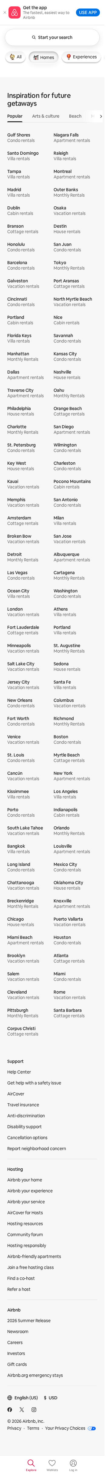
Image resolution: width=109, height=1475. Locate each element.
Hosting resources (25, 1223)
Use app (88, 12)
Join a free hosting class (30, 1267)
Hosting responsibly (26, 1245)
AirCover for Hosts (25, 1212)
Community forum (25, 1234)
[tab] (15, 57)
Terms (33, 1428)
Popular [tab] (14, 116)
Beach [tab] (75, 116)
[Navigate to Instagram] (33, 1409)
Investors (16, 1353)
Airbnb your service (26, 1201)
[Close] (5, 12)
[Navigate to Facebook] (9, 1409)
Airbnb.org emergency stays (35, 1375)
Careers (15, 1342)
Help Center (19, 1072)
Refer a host (19, 1289)
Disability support (24, 1126)
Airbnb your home (24, 1180)
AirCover (15, 1094)
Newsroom (17, 1331)
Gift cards (17, 1364)
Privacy (14, 1428)
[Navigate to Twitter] (21, 1409)
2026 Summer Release (29, 1320)
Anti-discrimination (26, 1115)
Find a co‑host (21, 1278)
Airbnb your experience (30, 1191)
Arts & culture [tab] (45, 116)
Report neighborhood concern (36, 1148)
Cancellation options (27, 1137)
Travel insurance (23, 1105)
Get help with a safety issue (34, 1083)
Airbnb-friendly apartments (34, 1256)
